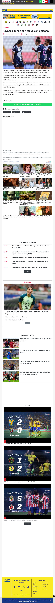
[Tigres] (25, 25)
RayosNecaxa (16, 112)
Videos (44, 588)
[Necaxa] (34, 22)
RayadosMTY (7, 112)
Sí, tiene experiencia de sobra (13, 314)
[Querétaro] (49, 22)
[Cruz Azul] (16, 22)
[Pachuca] (38, 22)
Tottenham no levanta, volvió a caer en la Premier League (29, 267)
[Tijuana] (29, 25)
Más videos (27, 524)
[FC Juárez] (20, 22)
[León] (27, 22)
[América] (6, 22)
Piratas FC (35, 588)
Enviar (27, 323)
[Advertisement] (27, 135)
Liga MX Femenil (26, 112)
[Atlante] (9, 22)
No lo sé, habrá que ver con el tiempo (15, 319)
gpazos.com (23, 595)
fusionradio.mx (20, 594)
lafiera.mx (27, 594)
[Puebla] (41, 22)
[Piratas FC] (36, 25)
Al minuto (45, 589)
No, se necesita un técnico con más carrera (16, 317)
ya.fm (18, 595)
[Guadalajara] (24, 22)
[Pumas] (45, 22)
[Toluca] (32, 25)
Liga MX (34, 583)
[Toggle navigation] (51, 10)
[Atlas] (13, 22)
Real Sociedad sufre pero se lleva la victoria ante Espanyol (30, 257)
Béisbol (34, 593)
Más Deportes (46, 583)
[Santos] (21, 25)
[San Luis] (18, 25)
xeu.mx (13, 594)
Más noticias (27, 271)
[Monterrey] (31, 22)
